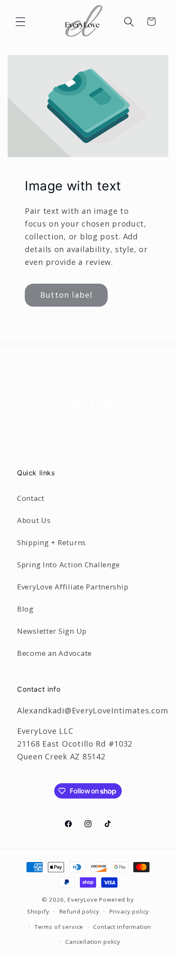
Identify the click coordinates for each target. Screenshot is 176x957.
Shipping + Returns (51, 542)
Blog (25, 609)
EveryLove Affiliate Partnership (72, 587)
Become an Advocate (54, 653)
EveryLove (82, 899)
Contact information (122, 927)
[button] (20, 21)
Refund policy (79, 911)
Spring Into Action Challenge (68, 564)
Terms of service (59, 927)
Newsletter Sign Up (52, 631)
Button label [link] (66, 295)
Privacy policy (129, 911)
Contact (30, 498)
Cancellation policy (92, 942)
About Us (34, 520)
